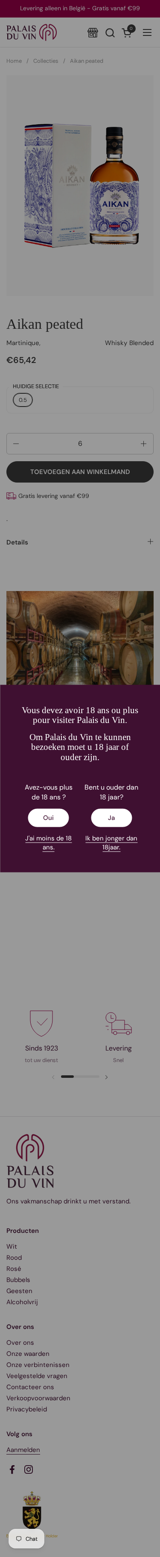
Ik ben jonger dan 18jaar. (111, 842)
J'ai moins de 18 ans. (48, 842)
